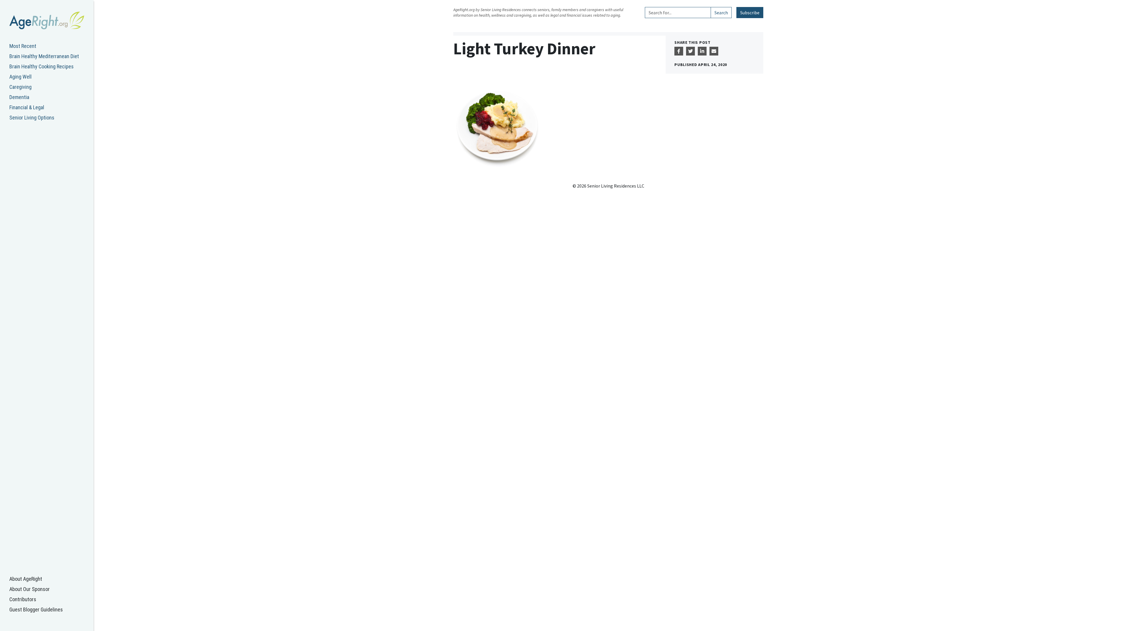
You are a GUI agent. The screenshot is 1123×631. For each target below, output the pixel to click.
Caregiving (20, 87)
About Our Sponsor (29, 589)
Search (721, 12)
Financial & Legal (26, 107)
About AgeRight (25, 579)
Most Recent (22, 46)
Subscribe (749, 12)
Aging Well (20, 77)
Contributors (22, 599)
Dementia (19, 97)
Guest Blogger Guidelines (36, 609)
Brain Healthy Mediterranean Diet (44, 56)
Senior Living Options (31, 118)
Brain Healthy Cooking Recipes (41, 66)
